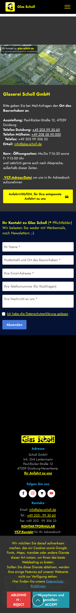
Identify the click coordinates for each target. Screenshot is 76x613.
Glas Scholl (26, 6)
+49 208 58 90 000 (46, 134)
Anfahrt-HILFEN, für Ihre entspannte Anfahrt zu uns (35, 196)
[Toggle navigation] (68, 7)
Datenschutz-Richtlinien (47, 584)
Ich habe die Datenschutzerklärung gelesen (37, 313)
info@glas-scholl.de (28, 144)
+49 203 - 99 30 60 (41, 515)
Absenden (14, 324)
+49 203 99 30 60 (46, 129)
